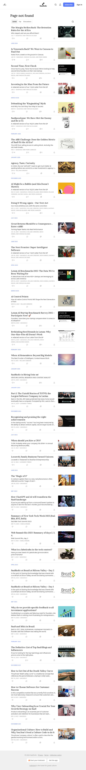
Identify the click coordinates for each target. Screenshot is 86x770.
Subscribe (69, 5)
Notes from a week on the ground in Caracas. (27, 55)
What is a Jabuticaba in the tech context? (31, 549)
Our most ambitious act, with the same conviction (29, 206)
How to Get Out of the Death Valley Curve (32, 671)
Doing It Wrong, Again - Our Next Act (29, 203)
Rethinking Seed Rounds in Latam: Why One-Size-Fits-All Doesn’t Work (31, 333)
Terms (46, 755)
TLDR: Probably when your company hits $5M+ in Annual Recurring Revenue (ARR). (32, 444)
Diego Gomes (43, 57)
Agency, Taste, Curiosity (23, 163)
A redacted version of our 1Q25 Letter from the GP (29, 253)
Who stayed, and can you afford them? (25, 33)
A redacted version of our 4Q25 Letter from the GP (29, 124)
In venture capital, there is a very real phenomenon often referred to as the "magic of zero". (31, 480)
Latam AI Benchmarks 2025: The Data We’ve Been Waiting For (33, 272)
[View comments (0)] (27, 38)
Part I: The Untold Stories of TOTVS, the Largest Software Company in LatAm (31, 394)
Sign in (79, 5)
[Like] (12, 430)
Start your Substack (37, 760)
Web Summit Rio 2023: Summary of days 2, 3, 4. (33, 534)
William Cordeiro (38, 73)
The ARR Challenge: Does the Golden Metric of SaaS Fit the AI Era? (33, 141)
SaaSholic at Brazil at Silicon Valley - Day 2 (32, 570)
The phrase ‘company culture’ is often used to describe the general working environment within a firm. (32, 736)
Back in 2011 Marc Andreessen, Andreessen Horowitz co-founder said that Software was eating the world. (32, 630)
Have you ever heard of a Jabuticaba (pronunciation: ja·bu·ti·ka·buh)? (30, 553)
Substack (32, 766)
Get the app (53, 760)
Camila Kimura (25, 524)
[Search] (55, 5)
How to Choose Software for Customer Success (30, 688)
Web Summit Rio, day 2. (19, 538)
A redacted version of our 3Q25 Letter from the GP (29, 189)
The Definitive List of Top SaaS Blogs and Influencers (31, 648)
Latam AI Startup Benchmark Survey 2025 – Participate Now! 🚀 (33, 314)
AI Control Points (19, 296)
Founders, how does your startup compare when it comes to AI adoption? (33, 319)
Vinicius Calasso (31, 35)
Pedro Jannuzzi (31, 149)
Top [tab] (20, 22)
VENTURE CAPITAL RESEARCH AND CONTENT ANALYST (31, 377)
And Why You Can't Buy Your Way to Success (27, 106)
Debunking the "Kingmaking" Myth (28, 103)
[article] (43, 32)
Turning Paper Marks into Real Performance (27, 229)
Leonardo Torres (26, 403)
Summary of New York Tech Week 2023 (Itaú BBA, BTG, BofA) (33, 517)
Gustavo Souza (23, 194)
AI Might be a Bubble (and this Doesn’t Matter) (30, 185)
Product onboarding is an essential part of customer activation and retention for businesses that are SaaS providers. (30, 713)
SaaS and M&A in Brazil (23, 626)
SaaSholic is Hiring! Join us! (24, 374)
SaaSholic (19, 35)
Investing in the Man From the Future (30, 84)
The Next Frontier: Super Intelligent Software (29, 248)
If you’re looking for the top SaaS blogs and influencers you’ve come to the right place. (31, 654)
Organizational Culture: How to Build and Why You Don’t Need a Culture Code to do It (32, 731)
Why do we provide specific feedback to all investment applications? (32, 608)
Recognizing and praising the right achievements (28, 418)
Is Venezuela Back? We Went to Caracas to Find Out (32, 50)
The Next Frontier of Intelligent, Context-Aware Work (30, 358)
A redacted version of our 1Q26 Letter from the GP (29, 87)
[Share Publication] (60, 5)
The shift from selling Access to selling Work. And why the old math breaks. (32, 146)
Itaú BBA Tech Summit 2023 (21, 521)
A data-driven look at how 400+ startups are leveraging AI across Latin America (32, 277)
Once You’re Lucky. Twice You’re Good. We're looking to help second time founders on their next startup (33, 70)
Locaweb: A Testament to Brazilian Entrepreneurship (30, 460)
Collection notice (55, 755)
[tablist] (21, 21)
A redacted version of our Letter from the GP (27, 337)
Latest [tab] (14, 22)
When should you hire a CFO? (26, 440)
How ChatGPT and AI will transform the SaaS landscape (31, 498)
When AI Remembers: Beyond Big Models (31, 355)
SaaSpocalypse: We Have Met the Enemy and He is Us (31, 119)
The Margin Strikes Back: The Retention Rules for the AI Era (31, 29)
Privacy (40, 755)
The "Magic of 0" (19, 476)
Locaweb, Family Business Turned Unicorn (32, 457)
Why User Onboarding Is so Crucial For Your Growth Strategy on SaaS (33, 707)
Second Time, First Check (23, 66)
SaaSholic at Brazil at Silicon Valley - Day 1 (32, 586)
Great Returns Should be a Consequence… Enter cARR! (32, 225)
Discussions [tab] (27, 22)
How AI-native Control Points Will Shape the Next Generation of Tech (33, 300)
